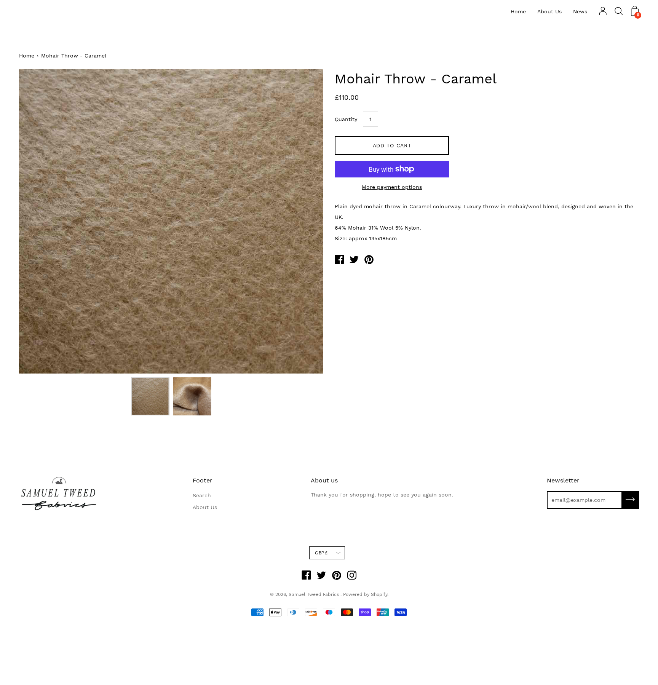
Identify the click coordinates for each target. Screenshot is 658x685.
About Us (549, 11)
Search (202, 495)
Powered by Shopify (365, 594)
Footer (202, 480)
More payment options (392, 187)
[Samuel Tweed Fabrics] (339, 260)
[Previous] (38, 221)
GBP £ (321, 553)
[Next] (304, 221)
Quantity (346, 119)
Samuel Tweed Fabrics (314, 594)
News (580, 11)
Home (518, 11)
